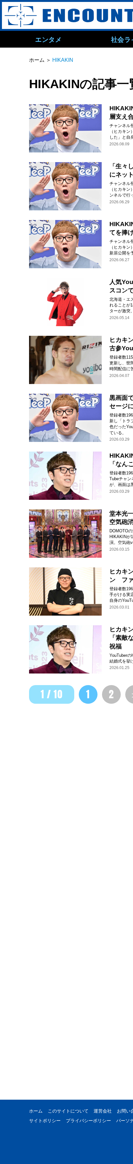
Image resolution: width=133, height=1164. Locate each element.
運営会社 (103, 1111)
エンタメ (48, 39)
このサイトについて (68, 1111)
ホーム (36, 1111)
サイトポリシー (45, 1120)
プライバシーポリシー (88, 1120)
